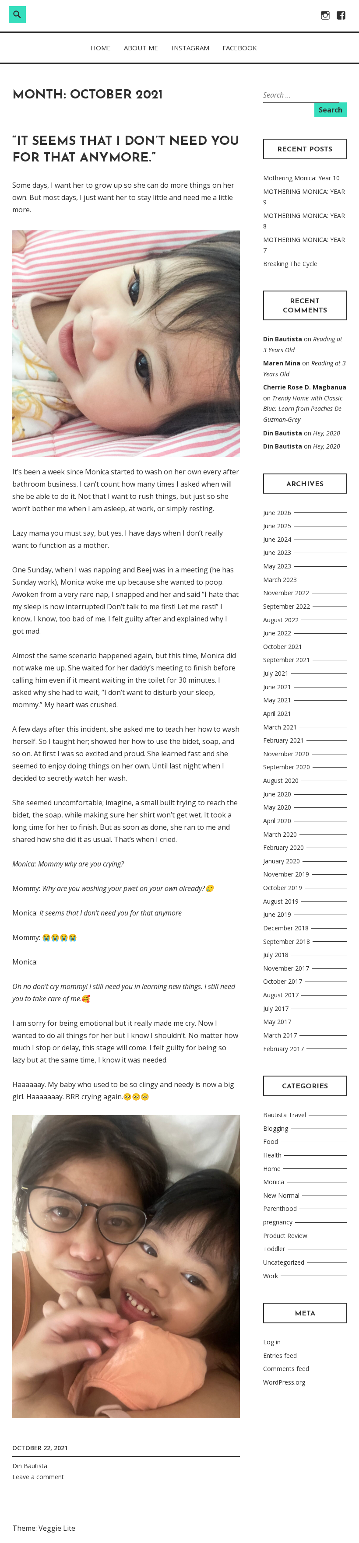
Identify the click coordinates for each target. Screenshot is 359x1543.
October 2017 (282, 981)
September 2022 (286, 606)
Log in (272, 1342)
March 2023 (280, 579)
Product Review (285, 1235)
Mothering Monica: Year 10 (301, 178)
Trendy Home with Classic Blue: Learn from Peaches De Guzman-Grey (302, 409)
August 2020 (281, 780)
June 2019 (277, 914)
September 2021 (286, 660)
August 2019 (281, 901)
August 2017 (281, 995)
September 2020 (286, 767)
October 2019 (282, 888)
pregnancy (277, 1222)
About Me (141, 47)
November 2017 (286, 968)
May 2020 (277, 807)
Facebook (239, 47)
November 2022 (286, 593)
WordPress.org (284, 1382)
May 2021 (277, 700)
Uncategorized (283, 1262)
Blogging (275, 1128)
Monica (273, 1182)
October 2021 (282, 646)
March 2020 (280, 834)
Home (101, 47)
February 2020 (283, 847)
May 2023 (277, 566)
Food (270, 1141)
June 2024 (277, 539)
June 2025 (277, 526)
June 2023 (277, 552)
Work (270, 1276)
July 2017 (276, 1008)
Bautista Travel (284, 1115)
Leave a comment (38, 1477)
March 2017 (280, 1035)
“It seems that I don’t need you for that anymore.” (125, 150)
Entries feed (280, 1355)
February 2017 (283, 1049)
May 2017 (277, 1021)
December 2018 (286, 928)
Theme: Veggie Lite (43, 1528)
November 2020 (286, 754)
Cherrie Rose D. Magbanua (304, 387)
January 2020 (281, 861)
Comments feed (286, 1368)
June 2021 (277, 687)
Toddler (274, 1249)
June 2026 (277, 512)
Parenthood (280, 1208)
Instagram (190, 47)
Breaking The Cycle (290, 264)
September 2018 (286, 941)
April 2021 (277, 713)
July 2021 (276, 673)
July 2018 (276, 954)
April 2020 (277, 821)
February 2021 (283, 740)
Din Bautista (29, 1466)
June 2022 (277, 633)
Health (272, 1155)
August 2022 (281, 620)
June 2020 (277, 794)
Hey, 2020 (326, 433)
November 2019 (286, 874)
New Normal (281, 1195)
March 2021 (280, 727)
